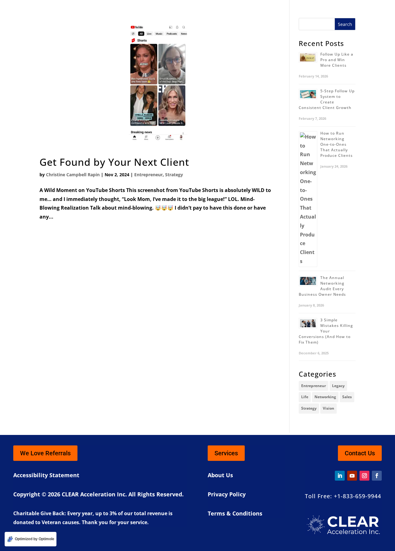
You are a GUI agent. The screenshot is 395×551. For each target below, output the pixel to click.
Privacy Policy (227, 494)
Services (226, 453)
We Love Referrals (45, 453)
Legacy (338, 385)
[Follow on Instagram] (364, 476)
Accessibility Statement (46, 475)
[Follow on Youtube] (352, 476)
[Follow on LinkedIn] (340, 476)
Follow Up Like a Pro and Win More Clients (336, 60)
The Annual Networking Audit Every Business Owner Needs (322, 286)
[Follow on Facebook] (377, 476)
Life (304, 396)
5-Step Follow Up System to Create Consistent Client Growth (327, 99)
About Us (220, 475)
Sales (347, 396)
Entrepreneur (148, 174)
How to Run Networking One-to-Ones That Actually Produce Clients (336, 144)
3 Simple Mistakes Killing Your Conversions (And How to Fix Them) (326, 331)
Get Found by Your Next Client (114, 162)
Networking (325, 396)
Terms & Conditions (235, 513)
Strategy (174, 174)
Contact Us (360, 453)
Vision (328, 408)
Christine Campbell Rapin (73, 174)
